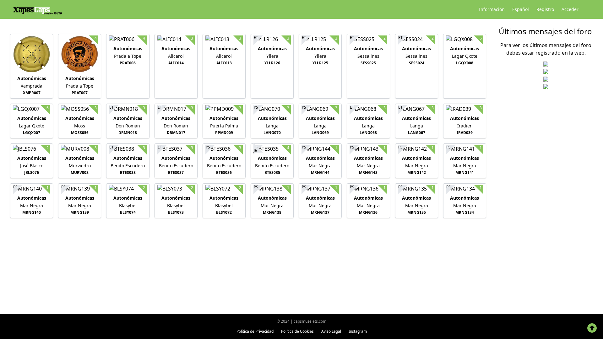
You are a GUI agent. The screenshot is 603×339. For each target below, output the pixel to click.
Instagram (358, 331)
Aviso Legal (331, 331)
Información (492, 9)
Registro (545, 9)
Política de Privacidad (255, 331)
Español (520, 9)
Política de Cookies (297, 331)
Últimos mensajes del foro (545, 31)
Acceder (570, 9)
